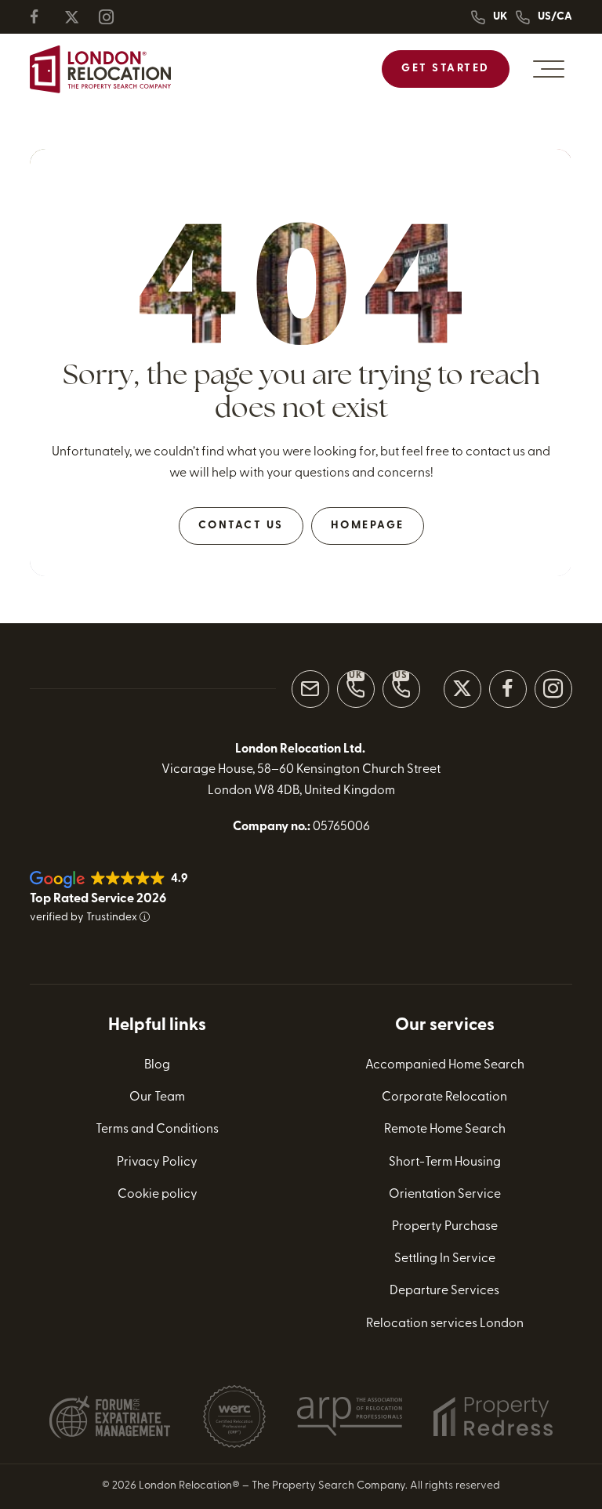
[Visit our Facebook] (508, 689)
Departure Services (444, 1291)
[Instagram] (113, 17)
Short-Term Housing (445, 1162)
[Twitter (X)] (78, 17)
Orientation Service (445, 1194)
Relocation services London (445, 1324)
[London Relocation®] (100, 69)
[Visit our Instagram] (553, 689)
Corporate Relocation (444, 1097)
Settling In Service (444, 1259)
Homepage (367, 525)
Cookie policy (158, 1194)
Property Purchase (445, 1227)
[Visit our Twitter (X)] (462, 689)
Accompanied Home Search (444, 1065)
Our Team (157, 1097)
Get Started (445, 68)
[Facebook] (44, 17)
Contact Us (241, 525)
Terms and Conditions (157, 1129)
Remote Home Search (445, 1129)
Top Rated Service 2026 (98, 899)
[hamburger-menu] (548, 69)
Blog (157, 1065)
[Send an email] (310, 689)
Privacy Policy (157, 1162)
